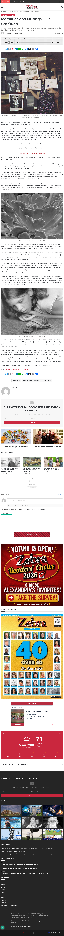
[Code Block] (25, 506)
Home (4, 11)
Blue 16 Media (44, 933)
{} (29, 505)
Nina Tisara (7, 33)
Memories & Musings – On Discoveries (17, 369)
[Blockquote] (23, 506)
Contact (3, 895)
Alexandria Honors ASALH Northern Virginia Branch (51, 469)
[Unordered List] (20, 506)
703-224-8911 (25, 921)
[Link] (27, 506)
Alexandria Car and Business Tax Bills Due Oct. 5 (15, 851)
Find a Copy (32, 534)
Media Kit (3, 900)
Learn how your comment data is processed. (34, 509)
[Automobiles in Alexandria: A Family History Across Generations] (32, 462)
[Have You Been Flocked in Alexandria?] (32, 834)
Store (2, 892)
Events (3, 887)
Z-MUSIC (3, 902)
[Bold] (9, 506)
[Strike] (16, 506)
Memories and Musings (13, 11)
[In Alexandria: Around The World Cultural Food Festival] (53, 834)
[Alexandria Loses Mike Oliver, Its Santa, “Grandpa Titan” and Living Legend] (53, 822)
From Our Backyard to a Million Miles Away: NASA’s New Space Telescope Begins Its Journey (27, 854)
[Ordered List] (18, 506)
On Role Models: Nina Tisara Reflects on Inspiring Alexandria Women (9, 469)
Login (60, 494)
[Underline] (13, 506)
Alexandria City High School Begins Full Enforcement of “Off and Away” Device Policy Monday (27, 848)
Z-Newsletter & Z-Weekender (9, 905)
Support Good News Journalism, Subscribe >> (32, 153)
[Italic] (11, 506)
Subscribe (4, 897)
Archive (3, 884)
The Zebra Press (28, 933)
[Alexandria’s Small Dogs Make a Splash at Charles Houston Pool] (11, 822)
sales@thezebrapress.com (38, 921)
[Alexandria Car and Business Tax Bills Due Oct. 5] (32, 810)
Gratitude (17, 380)
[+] (32, 505)
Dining (3, 889)
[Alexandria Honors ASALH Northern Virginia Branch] (53, 462)
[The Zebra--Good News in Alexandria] (32, 7)
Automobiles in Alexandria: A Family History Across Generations (31, 469)
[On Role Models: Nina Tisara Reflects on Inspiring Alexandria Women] (10, 462)
